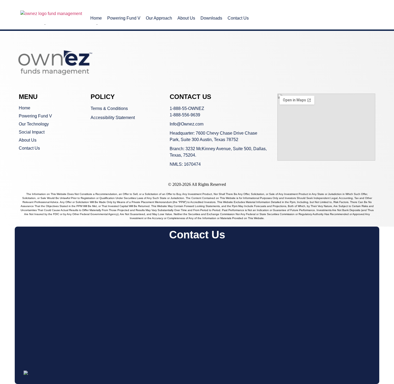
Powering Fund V (123, 18)
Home (96, 18)
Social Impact (31, 132)
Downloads (211, 18)
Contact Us (238, 18)
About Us (186, 18)
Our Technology (34, 124)
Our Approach (159, 18)
